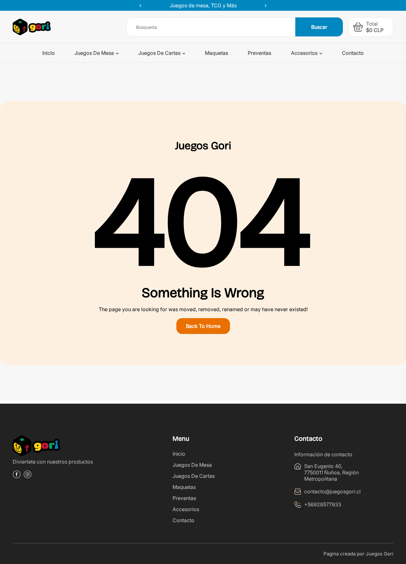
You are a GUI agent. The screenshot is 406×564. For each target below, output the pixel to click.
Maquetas (184, 487)
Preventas (184, 498)
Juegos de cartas (194, 476)
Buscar (319, 27)
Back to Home (203, 326)
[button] (358, 27)
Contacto (183, 520)
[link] (62, 446)
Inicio (179, 454)
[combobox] (211, 26)
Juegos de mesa (192, 465)
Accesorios (186, 509)
